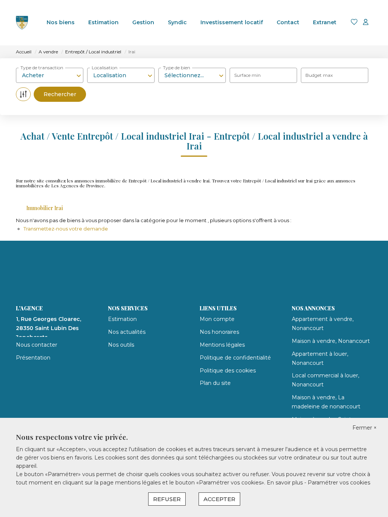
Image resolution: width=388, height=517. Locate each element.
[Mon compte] (365, 22)
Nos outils (121, 344)
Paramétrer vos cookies (339, 482)
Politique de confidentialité (235, 357)
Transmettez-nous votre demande (65, 229)
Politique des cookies (228, 370)
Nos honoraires (219, 332)
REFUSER (167, 499)
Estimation (103, 22)
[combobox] (49, 75)
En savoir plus (285, 482)
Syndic (177, 22)
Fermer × (364, 427)
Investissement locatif (231, 22)
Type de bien (176, 67)
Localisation (104, 67)
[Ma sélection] (354, 22)
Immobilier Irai (44, 208)
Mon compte (217, 319)
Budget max (319, 75)
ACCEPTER (219, 499)
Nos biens (61, 22)
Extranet (324, 22)
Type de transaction (41, 67)
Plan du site (215, 383)
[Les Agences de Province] (22, 23)
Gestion (143, 22)
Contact (288, 22)
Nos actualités (127, 332)
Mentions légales (222, 344)
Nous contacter (36, 344)
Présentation (33, 357)
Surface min (247, 75)
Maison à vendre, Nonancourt (331, 341)
